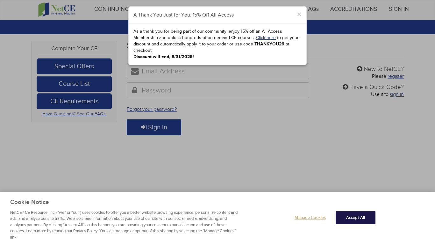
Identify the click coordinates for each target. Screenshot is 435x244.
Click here (266, 37)
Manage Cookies (310, 217)
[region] (217, 218)
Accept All (355, 217)
